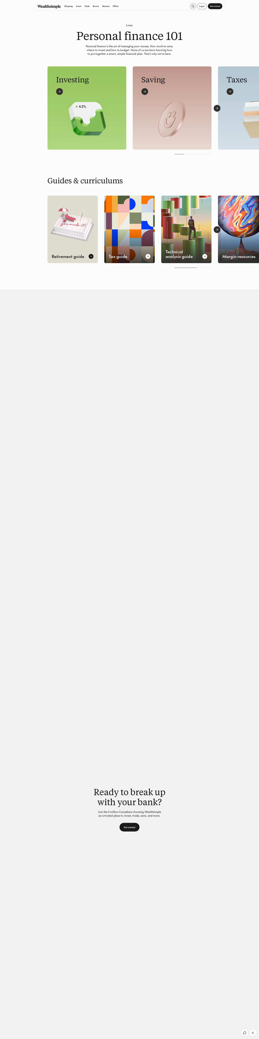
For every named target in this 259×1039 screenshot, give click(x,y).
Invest (78, 6)
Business (106, 6)
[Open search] (193, 6)
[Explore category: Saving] (144, 91)
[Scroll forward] (217, 108)
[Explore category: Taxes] (230, 91)
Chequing (68, 6)
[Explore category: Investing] (59, 91)
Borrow (96, 6)
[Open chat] (244, 1032)
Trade (87, 6)
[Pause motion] (252, 1032)
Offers (115, 6)
